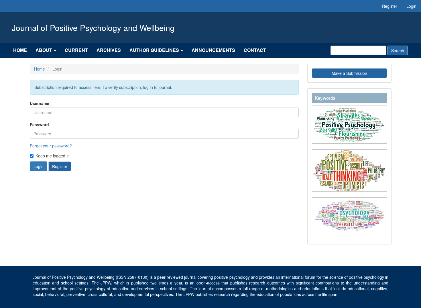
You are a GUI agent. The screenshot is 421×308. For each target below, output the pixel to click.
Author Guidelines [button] (154, 50)
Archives (109, 50)
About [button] (44, 50)
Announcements (213, 50)
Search (397, 50)
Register (389, 6)
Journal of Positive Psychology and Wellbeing (93, 27)
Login (411, 6)
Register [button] (59, 166)
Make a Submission (349, 73)
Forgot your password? (51, 146)
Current (76, 50)
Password (39, 124)
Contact (255, 50)
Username (39, 103)
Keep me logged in (53, 156)
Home (20, 50)
